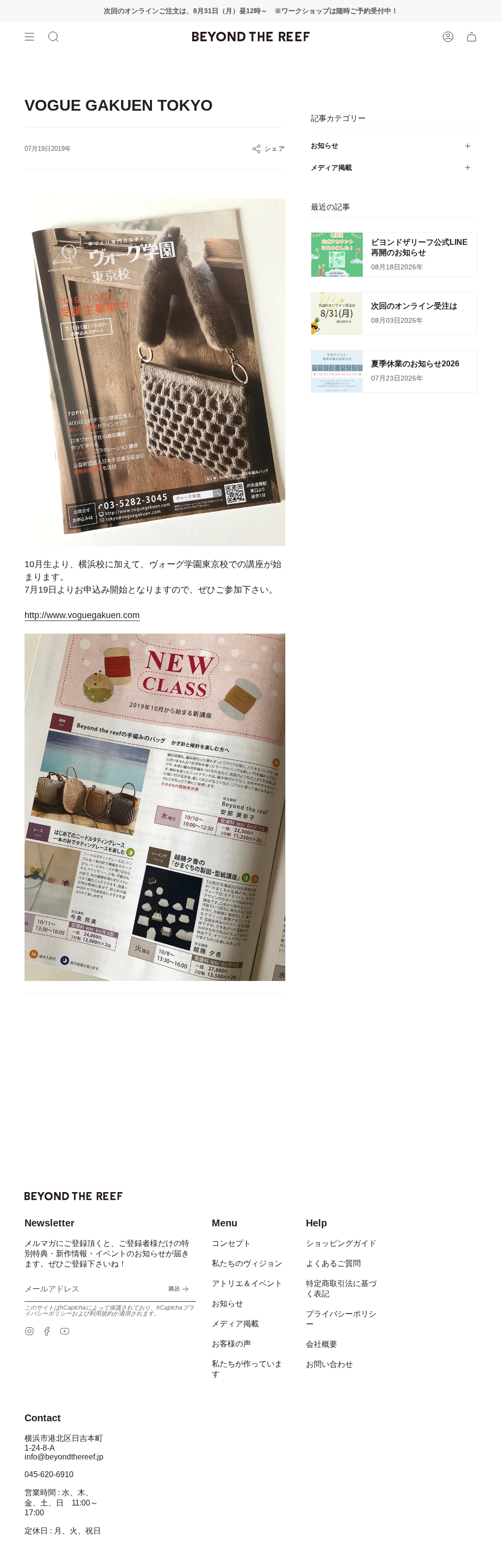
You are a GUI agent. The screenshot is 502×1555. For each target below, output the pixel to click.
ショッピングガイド (341, 1243)
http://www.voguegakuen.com (82, 615)
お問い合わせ (329, 1364)
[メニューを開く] (29, 36)
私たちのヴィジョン (247, 1263)
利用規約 (101, 1313)
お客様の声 (231, 1344)
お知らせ (324, 145)
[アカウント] (448, 36)
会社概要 (321, 1344)
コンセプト (231, 1243)
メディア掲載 (331, 167)
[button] (53, 36)
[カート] (471, 36)
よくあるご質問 (333, 1263)
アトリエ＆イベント (247, 1283)
